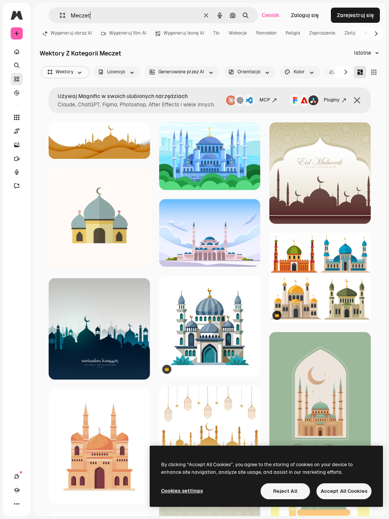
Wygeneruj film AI (127, 33)
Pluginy (332, 100)
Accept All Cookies (344, 491)
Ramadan (266, 33)
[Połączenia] (17, 476)
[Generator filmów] (17, 158)
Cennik (271, 15)
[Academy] (17, 490)
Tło (216, 33)
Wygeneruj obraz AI (71, 33)
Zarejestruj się (355, 15)
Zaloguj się (305, 15)
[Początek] (17, 52)
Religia (293, 33)
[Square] (374, 72)
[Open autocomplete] (59, 15)
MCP (264, 100)
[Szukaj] (17, 65)
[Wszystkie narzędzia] (17, 117)
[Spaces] (17, 131)
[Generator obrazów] (17, 145)
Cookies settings (182, 490)
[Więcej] (17, 504)
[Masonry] (360, 72)
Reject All (285, 491)
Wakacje (238, 33)
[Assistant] (17, 186)
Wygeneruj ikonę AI (183, 33)
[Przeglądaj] (17, 93)
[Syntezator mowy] (17, 172)
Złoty (350, 33)
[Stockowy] (17, 79)
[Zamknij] (357, 100)
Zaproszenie (322, 33)
